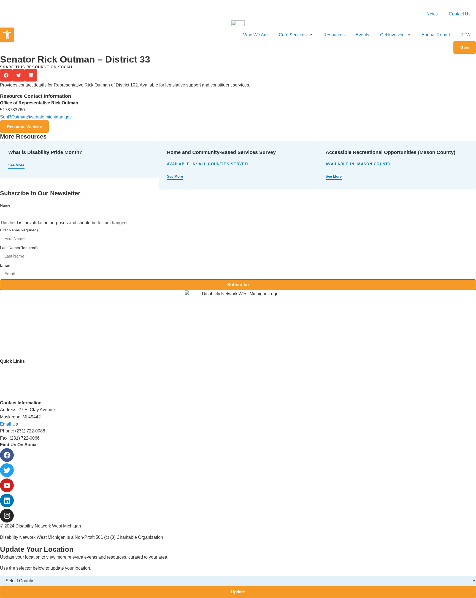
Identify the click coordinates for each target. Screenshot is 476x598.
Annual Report (435, 35)
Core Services (293, 35)
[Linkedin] (7, 500)
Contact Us (459, 14)
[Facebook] (7, 455)
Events (362, 35)
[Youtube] (7, 485)
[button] (6, 75)
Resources (334, 35)
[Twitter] (7, 470)
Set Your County (463, 4)
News (432, 14)
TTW (465, 35)
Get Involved (392, 35)
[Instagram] (7, 516)
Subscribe (238, 284)
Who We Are (255, 35)
